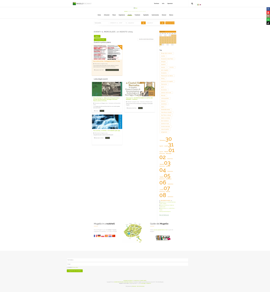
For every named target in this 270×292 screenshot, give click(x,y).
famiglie (163, 61)
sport (162, 87)
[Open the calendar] (143, 22)
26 (165, 42)
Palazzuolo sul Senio (167, 75)
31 (160, 44)
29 (172, 42)
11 (162, 39)
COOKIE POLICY (137, 280)
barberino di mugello (167, 81)
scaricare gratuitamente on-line (160, 229)
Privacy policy (75, 267)
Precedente (164, 200)
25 (162, 42)
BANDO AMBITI (143, 280)
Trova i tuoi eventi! (170, 23)
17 (160, 40)
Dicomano (164, 89)
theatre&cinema (165, 109)
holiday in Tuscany (112, 229)
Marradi (163, 95)
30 (175, 42)
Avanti (169, 200)
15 (172, 39)
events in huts (165, 123)
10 (160, 39)
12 (165, 39)
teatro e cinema (165, 118)
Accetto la (73, 267)
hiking (162, 78)
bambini (163, 64)
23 (174, 40)
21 (169, 40)
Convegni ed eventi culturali (112, 69)
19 (165, 40)
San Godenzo (165, 120)
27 (167, 42)
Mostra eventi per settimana (146, 39)
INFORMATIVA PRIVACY (128, 280)
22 (172, 40)
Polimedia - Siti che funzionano (138, 286)
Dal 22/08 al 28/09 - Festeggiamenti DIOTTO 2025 (106, 61)
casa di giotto (165, 129)
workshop (164, 104)
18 (162, 40)
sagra (162, 106)
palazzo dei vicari (166, 92)
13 (167, 39)
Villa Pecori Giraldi (166, 112)
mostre (163, 56)
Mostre (102, 110)
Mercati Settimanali (164, 215)
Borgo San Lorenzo (166, 53)
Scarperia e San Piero (167, 58)
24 (160, 42)
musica (163, 67)
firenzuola (164, 84)
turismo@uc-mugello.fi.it (146, 283)
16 (175, 39)
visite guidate (165, 98)
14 (169, 39)
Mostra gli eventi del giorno (165, 211)
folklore (163, 101)
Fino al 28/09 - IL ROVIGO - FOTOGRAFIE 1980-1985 (106, 130)
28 (169, 42)
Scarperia (163, 73)
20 (167, 40)
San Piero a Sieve (166, 115)
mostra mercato (165, 126)
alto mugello (164, 70)
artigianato (164, 132)
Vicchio (171, 67)
